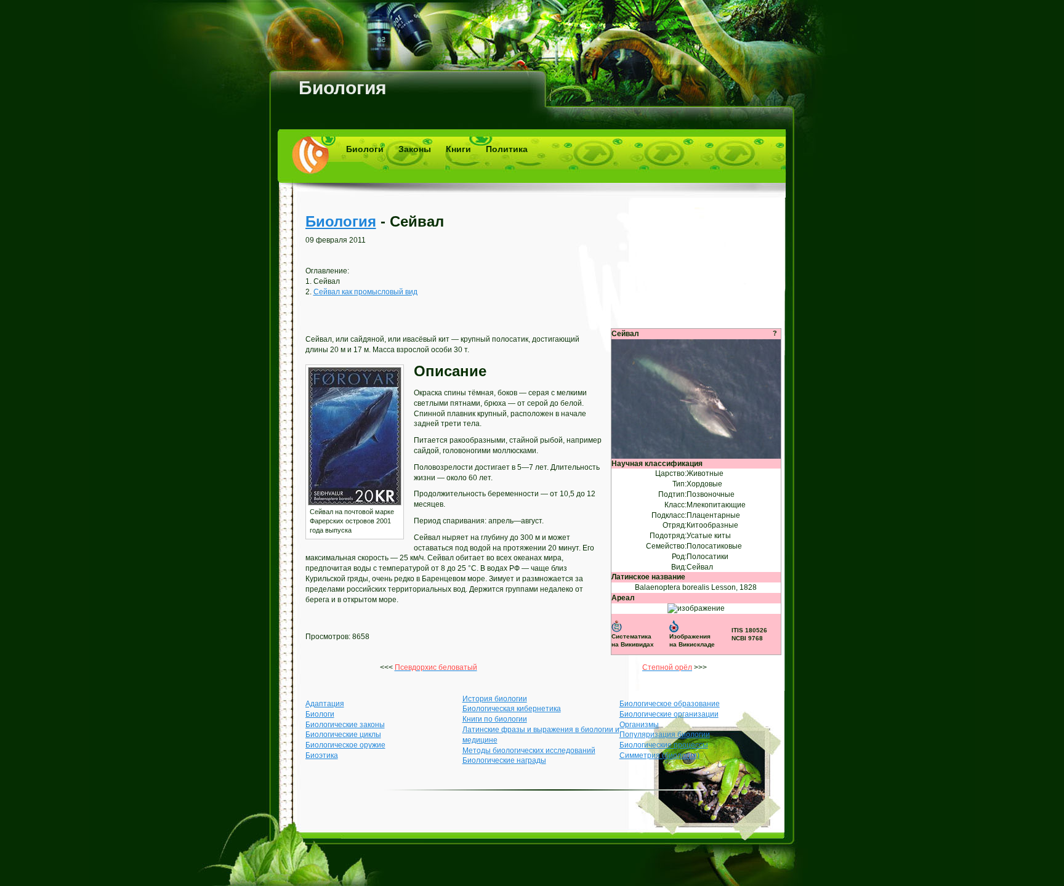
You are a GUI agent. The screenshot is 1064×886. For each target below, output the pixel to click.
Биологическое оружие (345, 745)
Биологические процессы (663, 745)
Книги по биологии (494, 719)
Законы (414, 149)
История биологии (494, 699)
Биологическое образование (669, 703)
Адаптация (324, 703)
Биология (343, 88)
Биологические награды (504, 760)
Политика (507, 149)
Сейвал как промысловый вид (365, 292)
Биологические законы (345, 724)
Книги (458, 149)
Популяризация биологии (664, 734)
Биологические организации (669, 714)
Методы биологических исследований (528, 750)
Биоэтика (321, 755)
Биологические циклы (343, 734)
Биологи (365, 149)
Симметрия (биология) (659, 755)
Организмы (639, 724)
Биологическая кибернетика (511, 708)
